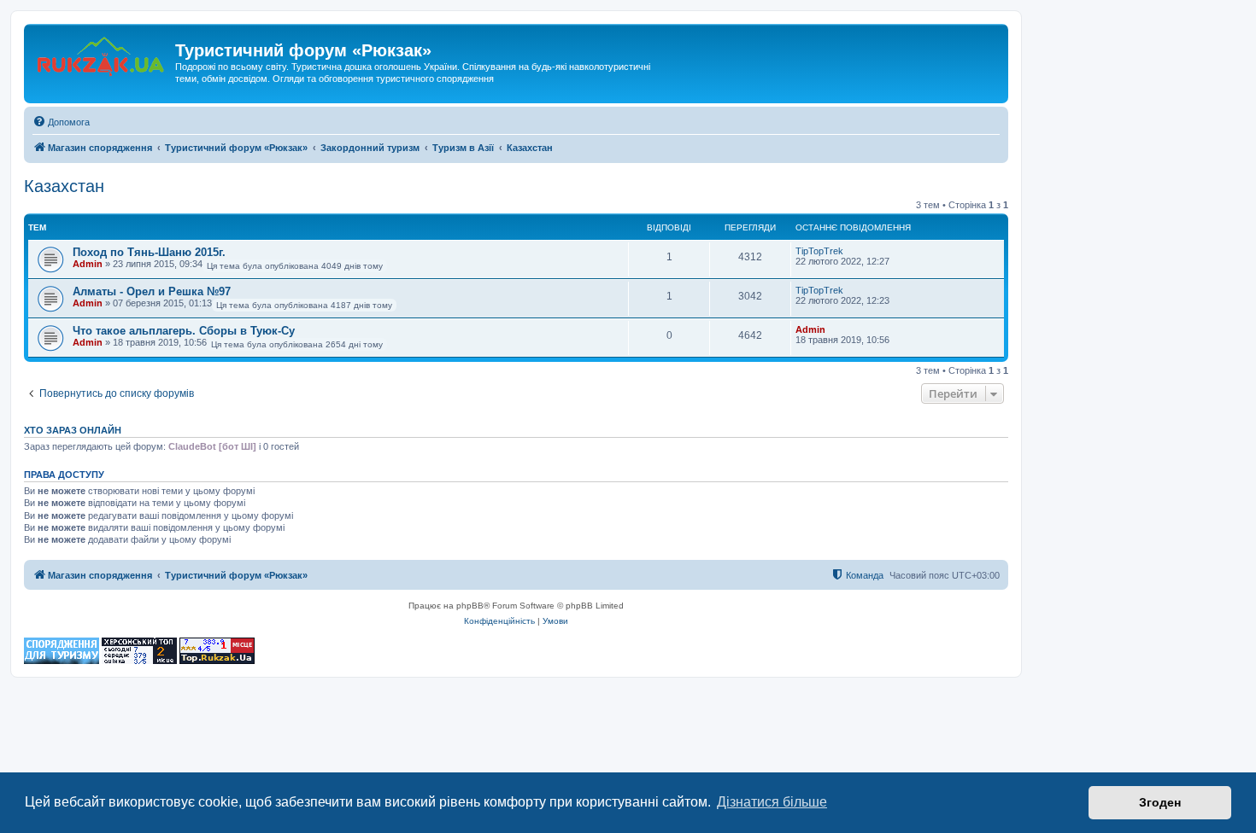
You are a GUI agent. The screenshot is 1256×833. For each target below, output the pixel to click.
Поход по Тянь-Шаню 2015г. (149, 252)
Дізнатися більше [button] (772, 802)
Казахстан (64, 186)
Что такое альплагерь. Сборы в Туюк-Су (184, 330)
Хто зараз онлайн (72, 430)
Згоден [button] (1160, 802)
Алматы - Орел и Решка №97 (152, 291)
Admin (88, 264)
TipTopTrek (819, 251)
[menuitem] (61, 122)
